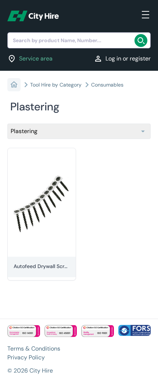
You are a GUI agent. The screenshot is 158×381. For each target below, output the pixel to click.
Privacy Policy (26, 357)
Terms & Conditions (33, 348)
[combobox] (79, 40)
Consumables (107, 84)
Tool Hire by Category (56, 84)
